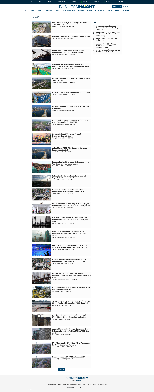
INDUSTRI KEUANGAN (69, 10)
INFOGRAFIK (125, 10)
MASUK (125, 7)
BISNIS (57, 10)
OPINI (117, 10)
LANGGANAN (117, 7)
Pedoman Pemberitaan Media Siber (74, 385)
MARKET (40, 10)
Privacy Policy (92, 385)
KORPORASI (49, 10)
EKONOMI (81, 10)
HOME (32, 10)
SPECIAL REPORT (99, 10)
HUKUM (89, 10)
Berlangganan (51, 385)
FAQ (59, 385)
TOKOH (110, 10)
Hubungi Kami (102, 385)
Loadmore (61, 369)
